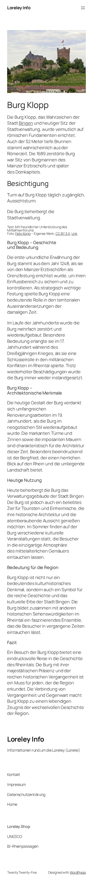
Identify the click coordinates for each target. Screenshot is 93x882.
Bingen (26, 123)
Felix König (23, 233)
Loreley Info (18, 7)
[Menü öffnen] (83, 8)
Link (75, 233)
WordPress (78, 872)
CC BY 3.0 (63, 233)
